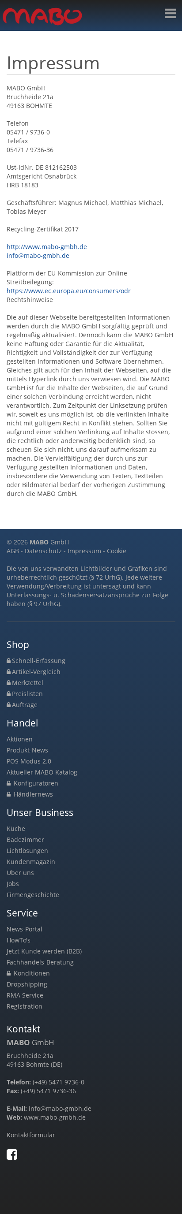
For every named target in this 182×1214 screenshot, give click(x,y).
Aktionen (20, 739)
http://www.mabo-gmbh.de (47, 246)
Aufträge (25, 704)
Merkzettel (27, 682)
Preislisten (27, 693)
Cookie (116, 551)
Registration (24, 1006)
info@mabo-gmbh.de (38, 255)
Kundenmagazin (31, 861)
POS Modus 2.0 (29, 761)
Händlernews (32, 794)
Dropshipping (27, 984)
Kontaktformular (31, 1135)
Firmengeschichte (33, 894)
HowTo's (18, 940)
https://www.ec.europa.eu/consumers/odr (69, 291)
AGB (13, 551)
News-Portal (24, 929)
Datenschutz (43, 551)
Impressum (84, 551)
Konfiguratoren (35, 783)
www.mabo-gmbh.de (55, 1117)
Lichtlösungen (27, 850)
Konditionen (31, 973)
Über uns (20, 872)
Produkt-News (27, 750)
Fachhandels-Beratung (40, 962)
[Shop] (170, 13)
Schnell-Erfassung (38, 660)
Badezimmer (25, 839)
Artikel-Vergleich (36, 671)
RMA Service (25, 995)
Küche (16, 828)
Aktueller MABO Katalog (42, 772)
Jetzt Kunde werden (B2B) (44, 951)
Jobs (13, 883)
